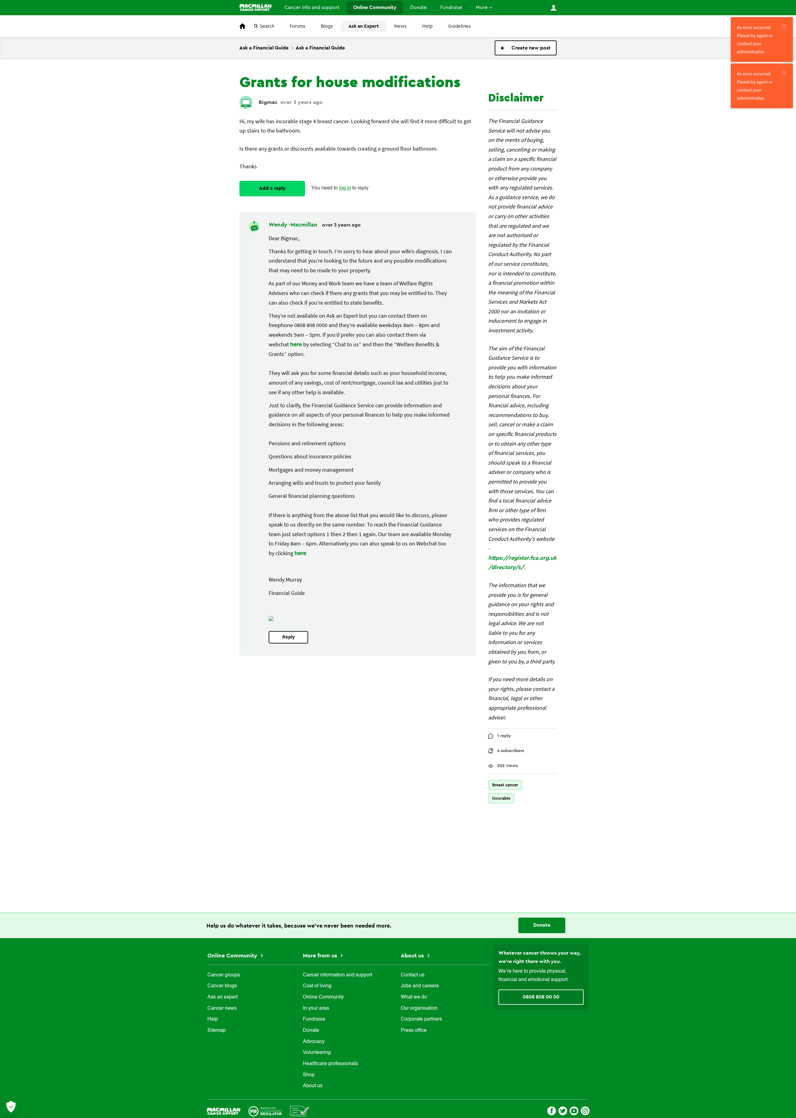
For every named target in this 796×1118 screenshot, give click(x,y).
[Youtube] (574, 1110)
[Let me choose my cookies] (11, 1107)
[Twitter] (562, 1110)
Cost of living (317, 986)
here (296, 345)
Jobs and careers (420, 986)
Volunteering (317, 1052)
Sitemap (216, 1030)
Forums (297, 26)
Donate (418, 7)
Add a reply (272, 188)
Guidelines (459, 26)
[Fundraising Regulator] (265, 1110)
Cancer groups (223, 975)
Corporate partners (421, 1019)
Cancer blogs (222, 986)
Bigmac (268, 102)
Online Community (374, 7)
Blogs (327, 26)
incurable (501, 798)
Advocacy (314, 1041)
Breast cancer (505, 785)
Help (427, 26)
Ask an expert (222, 997)
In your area (316, 1008)
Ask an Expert (364, 26)
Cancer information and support (337, 975)
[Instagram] (585, 1110)
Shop (309, 1075)
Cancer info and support (312, 7)
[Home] (255, 7)
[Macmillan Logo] (223, 1110)
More (482, 7)
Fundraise (451, 7)
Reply (288, 637)
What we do (414, 997)
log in (345, 188)
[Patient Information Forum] (300, 1110)
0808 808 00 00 (541, 996)
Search (267, 26)
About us (312, 1085)
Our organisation (419, 1008)
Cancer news (222, 1008)
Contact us (412, 975)
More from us (321, 955)
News (400, 26)
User (553, 8)
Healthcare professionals (330, 1063)
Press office (414, 1030)
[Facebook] (551, 1110)
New (526, 47)
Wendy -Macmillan (294, 224)
